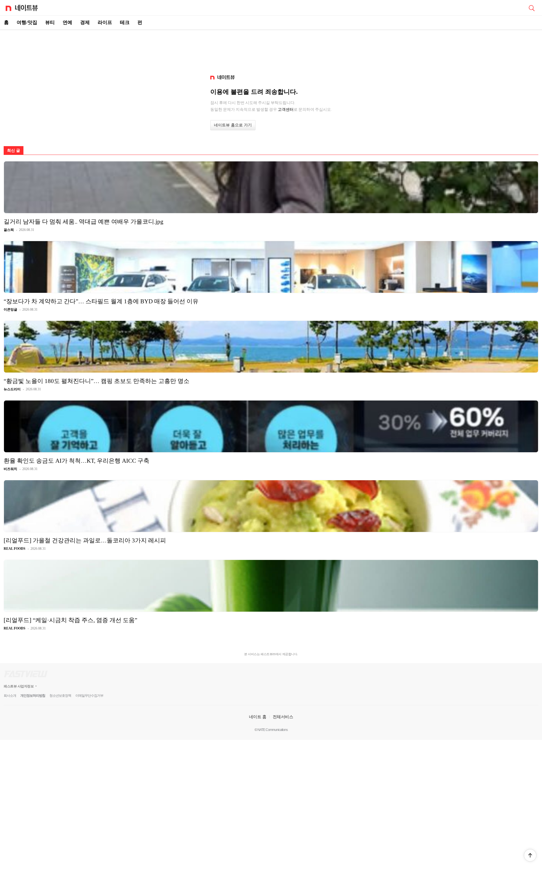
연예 (67, 22)
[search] (531, 7)
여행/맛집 (27, 22)
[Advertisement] (271, 50)
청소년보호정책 (60, 696)
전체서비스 (283, 716)
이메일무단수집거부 (89, 696)
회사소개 (10, 696)
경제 (85, 22)
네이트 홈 (257, 716)
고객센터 (286, 109)
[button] (530, 855)
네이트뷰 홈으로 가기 (233, 125)
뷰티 (50, 22)
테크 (125, 22)
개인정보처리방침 (32, 696)
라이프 (105, 22)
